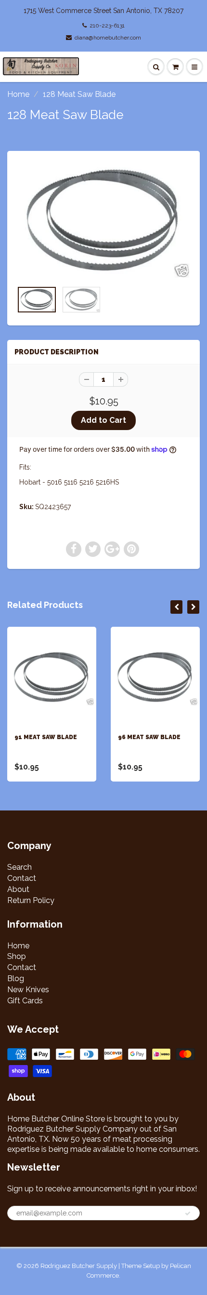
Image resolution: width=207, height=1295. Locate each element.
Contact (21, 878)
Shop (16, 956)
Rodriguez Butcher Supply (78, 1265)
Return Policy (30, 900)
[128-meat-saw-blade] (103, 221)
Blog (15, 978)
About (18, 889)
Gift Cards (25, 1000)
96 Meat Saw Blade (149, 737)
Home (18, 94)
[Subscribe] (187, 1213)
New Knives (28, 989)
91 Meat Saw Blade (45, 737)
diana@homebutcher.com (108, 37)
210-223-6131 (107, 25)
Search (19, 867)
